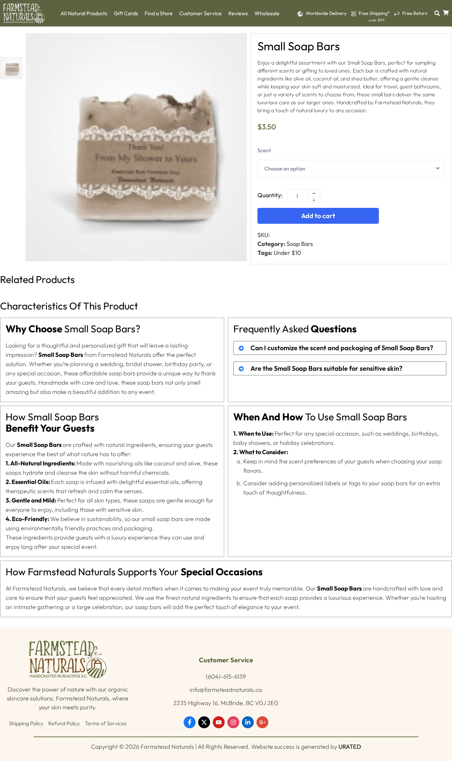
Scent (264, 150)
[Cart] (446, 13)
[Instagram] (233, 722)
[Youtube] (219, 722)
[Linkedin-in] (248, 722)
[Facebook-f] (190, 722)
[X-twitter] (204, 722)
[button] (437, 13)
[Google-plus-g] (262, 722)
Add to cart (318, 216)
